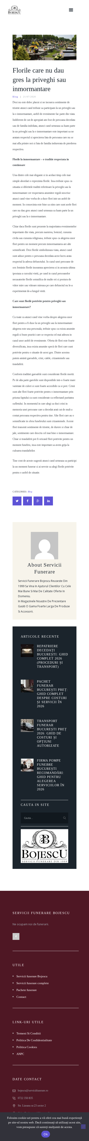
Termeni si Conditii (28, 1033)
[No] (83, 1126)
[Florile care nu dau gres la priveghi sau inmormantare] (44, 47)
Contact (21, 997)
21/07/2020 (29, 96)
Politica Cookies (26, 1047)
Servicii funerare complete (32, 983)
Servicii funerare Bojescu (31, 976)
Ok (46, 1134)
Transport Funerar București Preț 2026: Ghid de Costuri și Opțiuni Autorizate (52, 733)
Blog (15, 96)
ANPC (20, 1054)
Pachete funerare (26, 990)
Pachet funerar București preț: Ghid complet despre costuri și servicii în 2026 (52, 694)
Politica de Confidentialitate (34, 1040)
